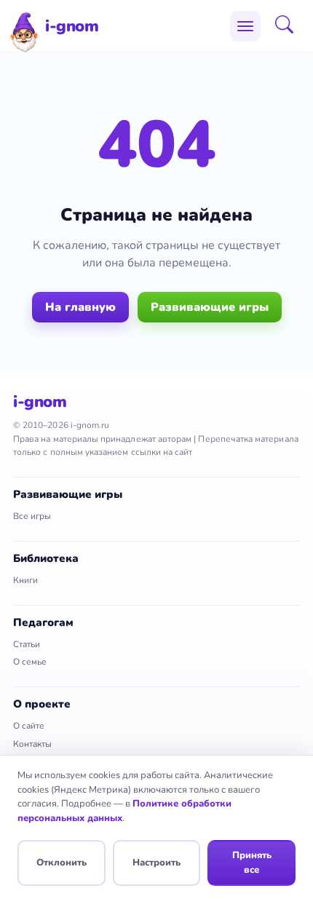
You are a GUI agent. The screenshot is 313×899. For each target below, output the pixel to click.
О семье (30, 662)
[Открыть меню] (245, 26)
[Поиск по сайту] (289, 26)
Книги (25, 580)
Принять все (252, 862)
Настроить (156, 862)
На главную (80, 307)
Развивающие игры (210, 307)
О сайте (28, 726)
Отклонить (61, 862)
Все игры (32, 516)
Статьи (26, 644)
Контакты (32, 744)
